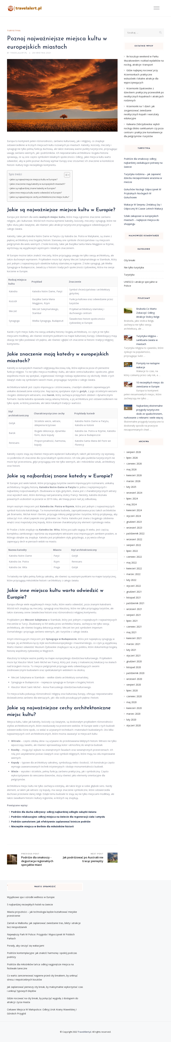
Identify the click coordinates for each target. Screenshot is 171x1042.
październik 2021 (135, 603)
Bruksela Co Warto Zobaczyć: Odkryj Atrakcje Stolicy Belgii (147, 312)
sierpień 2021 (133, 614)
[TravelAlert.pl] (24, 8)
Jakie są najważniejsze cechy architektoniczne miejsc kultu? (39, 197)
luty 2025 (131, 486)
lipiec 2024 (132, 498)
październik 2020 (135, 673)
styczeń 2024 (133, 515)
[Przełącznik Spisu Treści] (65, 175)
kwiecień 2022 (134, 568)
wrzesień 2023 (134, 527)
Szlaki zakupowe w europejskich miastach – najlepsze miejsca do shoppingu (141, 220)
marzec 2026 (133, 481)
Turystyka (14, 30)
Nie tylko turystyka (134, 267)
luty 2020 (131, 719)
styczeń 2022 (133, 585)
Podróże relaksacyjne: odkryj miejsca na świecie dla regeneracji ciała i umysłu (58, 816)
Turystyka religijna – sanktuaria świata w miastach (147, 340)
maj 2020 (131, 702)
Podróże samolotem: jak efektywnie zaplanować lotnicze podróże (51, 821)
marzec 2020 (133, 713)
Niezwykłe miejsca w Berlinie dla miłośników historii (42, 826)
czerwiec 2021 (134, 626)
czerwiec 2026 (134, 463)
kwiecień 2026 (134, 475)
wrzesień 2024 (134, 492)
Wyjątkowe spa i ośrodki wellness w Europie (31, 897)
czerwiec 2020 (134, 696)
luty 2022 (131, 580)
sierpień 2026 (133, 452)
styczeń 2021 (133, 655)
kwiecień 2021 (134, 638)
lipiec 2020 (132, 690)
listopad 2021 (133, 597)
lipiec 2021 (132, 620)
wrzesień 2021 (134, 609)
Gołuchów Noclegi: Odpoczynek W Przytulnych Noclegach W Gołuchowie (142, 193)
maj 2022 (131, 562)
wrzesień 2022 (134, 539)
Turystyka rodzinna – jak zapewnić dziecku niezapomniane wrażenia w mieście (143, 178)
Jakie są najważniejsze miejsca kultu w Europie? (33, 179)
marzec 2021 (133, 644)
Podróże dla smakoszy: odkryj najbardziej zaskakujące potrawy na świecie (143, 162)
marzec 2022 (133, 574)
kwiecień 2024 (134, 510)
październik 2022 (135, 533)
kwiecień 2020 (134, 708)
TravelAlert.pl (84, 1031)
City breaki (129, 260)
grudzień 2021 (134, 591)
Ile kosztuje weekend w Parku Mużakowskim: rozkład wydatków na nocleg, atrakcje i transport (144, 60)
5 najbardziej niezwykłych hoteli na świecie (30, 904)
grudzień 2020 (134, 661)
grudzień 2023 (134, 521)
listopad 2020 (133, 667)
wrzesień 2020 (134, 679)
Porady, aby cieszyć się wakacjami (25, 945)
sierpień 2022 (133, 545)
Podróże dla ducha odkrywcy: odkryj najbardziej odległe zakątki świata (53, 811)
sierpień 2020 (133, 684)
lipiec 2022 (132, 550)
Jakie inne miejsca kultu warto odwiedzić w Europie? (36, 192)
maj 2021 (131, 632)
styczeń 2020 (133, 725)
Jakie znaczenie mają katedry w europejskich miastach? (37, 184)
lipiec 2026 (132, 457)
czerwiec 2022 (134, 556)
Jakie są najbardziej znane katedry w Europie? (33, 188)
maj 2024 (131, 504)
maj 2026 (131, 469)
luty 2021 (131, 649)
